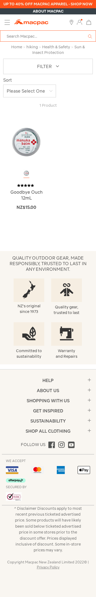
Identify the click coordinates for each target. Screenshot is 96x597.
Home (16, 47)
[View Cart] (89, 22)
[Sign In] (79, 22)
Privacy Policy (48, 567)
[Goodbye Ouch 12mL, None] (26, 173)
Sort (7, 80)
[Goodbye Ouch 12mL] (26, 142)
